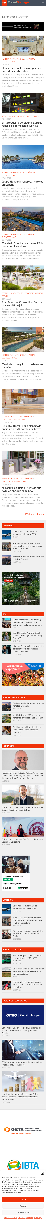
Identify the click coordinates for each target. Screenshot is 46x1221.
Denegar (23, 1206)
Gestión (5, 293)
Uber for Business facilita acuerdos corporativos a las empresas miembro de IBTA (28, 649)
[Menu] (43, 3)
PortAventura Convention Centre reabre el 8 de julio (22, 304)
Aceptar (23, 1199)
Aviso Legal (38, 1218)
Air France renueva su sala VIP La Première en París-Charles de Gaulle (28, 933)
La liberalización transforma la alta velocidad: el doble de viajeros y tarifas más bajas (28, 971)
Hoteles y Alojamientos (13, 59)
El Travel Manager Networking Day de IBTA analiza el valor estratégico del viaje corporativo (27, 622)
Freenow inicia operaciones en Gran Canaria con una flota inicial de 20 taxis (27, 984)
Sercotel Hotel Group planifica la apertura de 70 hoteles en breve (21, 427)
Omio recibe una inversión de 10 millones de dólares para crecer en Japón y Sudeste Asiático (21, 1030)
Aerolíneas (7, 116)
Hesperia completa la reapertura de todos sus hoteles (21, 70)
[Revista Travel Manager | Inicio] (16, 3)
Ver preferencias (23, 1212)
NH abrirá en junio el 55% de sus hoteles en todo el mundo (21, 489)
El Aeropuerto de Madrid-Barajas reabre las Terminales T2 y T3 (22, 124)
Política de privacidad (25, 1218)
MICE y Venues (16, 293)
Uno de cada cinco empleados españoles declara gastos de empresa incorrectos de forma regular (21, 1096)
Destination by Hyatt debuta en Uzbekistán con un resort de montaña (27, 729)
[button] (42, 1173)
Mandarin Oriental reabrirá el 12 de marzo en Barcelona (23, 245)
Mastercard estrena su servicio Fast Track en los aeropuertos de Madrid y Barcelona (27, 546)
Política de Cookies (10, 1218)
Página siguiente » (34, 514)
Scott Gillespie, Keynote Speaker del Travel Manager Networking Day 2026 (27, 635)
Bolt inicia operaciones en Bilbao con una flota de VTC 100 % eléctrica (27, 958)
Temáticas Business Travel (26, 116)
